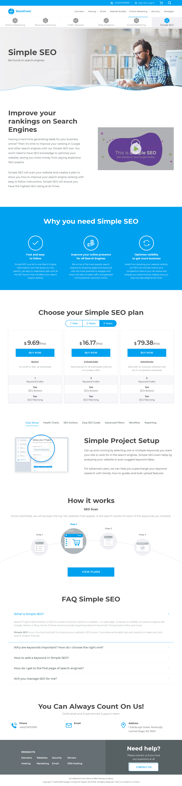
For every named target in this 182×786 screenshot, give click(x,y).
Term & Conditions (123, 782)
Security (57, 757)
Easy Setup (32, 422)
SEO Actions (71, 422)
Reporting (150, 422)
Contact (136, 782)
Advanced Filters (114, 422)
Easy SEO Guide (91, 422)
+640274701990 (122, 3)
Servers (71, 757)
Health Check (51, 422)
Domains (26, 757)
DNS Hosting (74, 763)
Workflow (134, 422)
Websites (42, 757)
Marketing (43, 763)
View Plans (91, 571)
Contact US (143, 767)
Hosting (26, 763)
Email (55, 763)
